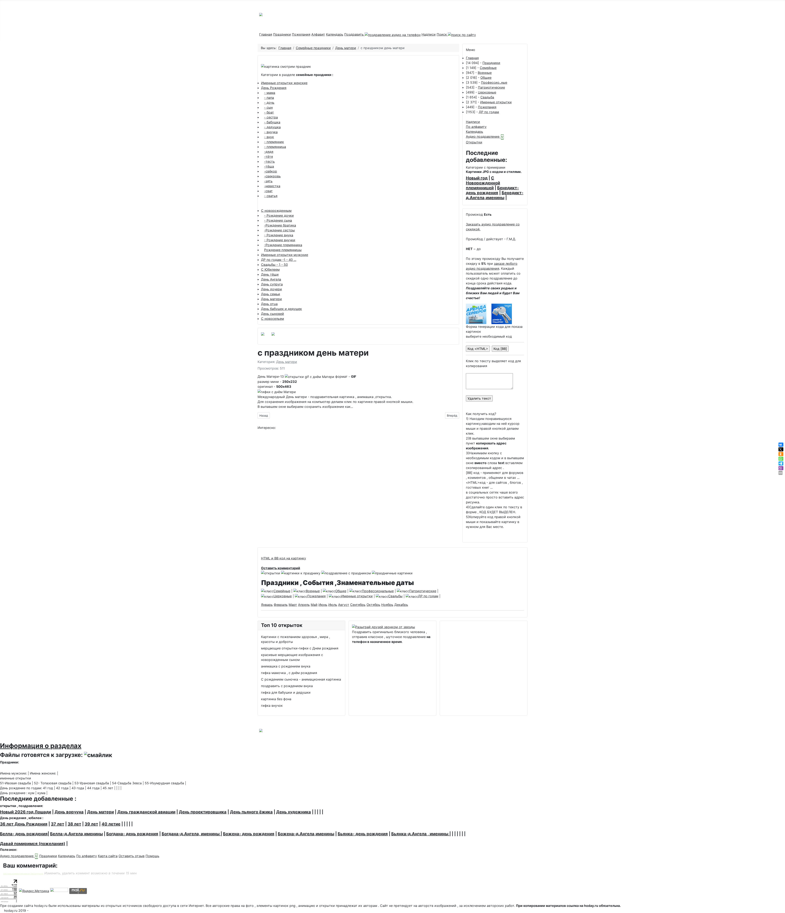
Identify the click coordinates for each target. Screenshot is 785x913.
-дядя (268, 152)
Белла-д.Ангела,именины (76, 833)
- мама (269, 93)
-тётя (268, 156)
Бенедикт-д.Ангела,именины (494, 195)
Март (293, 605)
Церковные (487, 92)
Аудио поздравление (483, 136)
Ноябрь (387, 605)
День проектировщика (203, 811)
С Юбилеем (270, 269)
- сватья (270, 196)
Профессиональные (378, 591)
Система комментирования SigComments (23, 873)
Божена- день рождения (248, 833)
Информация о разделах (40, 746)
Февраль (281, 605)
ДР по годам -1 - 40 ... (278, 260)
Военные (485, 73)
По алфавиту (476, 127)
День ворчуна (69, 811)
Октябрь (373, 605)
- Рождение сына (278, 220)
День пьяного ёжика (251, 811)
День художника (293, 811)
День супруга (272, 284)
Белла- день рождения (24, 833)
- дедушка (272, 127)
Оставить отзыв (132, 856)
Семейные (488, 68)
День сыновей (272, 314)
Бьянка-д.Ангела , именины (420, 833)
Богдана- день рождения (132, 833)
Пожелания (301, 34)
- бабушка (272, 122)
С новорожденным (276, 211)
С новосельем (272, 319)
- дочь (269, 102)
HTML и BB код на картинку (283, 558)
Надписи (429, 34)
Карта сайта (108, 856)
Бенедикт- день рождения (492, 190)
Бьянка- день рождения (363, 833)
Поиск (442, 34)
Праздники (282, 34)
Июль (332, 605)
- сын (268, 107)
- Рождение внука (278, 235)
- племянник (274, 142)
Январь (267, 605)
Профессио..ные (494, 82)
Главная (265, 34)
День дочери (271, 289)
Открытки (474, 142)
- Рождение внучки (279, 240)
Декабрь (401, 605)
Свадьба (487, 97)
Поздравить (354, 34)
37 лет (57, 824)
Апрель (304, 605)
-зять (268, 181)
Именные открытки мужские (284, 255)
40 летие (111, 824)
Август (343, 605)
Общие (485, 78)
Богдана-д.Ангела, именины (191, 833)
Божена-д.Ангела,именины (306, 833)
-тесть (269, 161)
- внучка (271, 132)
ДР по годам (489, 112)
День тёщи (270, 274)
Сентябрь (358, 605)
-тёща (269, 166)
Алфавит (318, 34)
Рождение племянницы (283, 250)
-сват (268, 191)
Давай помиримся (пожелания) (32, 843)
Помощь (152, 856)
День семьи (270, 294)
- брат (269, 112)
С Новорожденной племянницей (483, 183)
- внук (269, 137)
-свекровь (272, 176)
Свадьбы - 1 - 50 (274, 265)
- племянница (275, 147)
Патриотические (491, 87)
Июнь (322, 605)
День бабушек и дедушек (281, 309)
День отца (269, 304)
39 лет (91, 824)
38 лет (74, 824)
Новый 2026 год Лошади (25, 811)
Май (314, 605)
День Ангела (271, 279)
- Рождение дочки (279, 215)
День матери (271, 299)
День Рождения (273, 88)
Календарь (334, 34)
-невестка (272, 186)
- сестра (271, 117)
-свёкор (270, 171)
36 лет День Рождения (23, 824)
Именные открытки (496, 102)
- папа (269, 98)
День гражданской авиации (146, 811)
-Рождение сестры (279, 230)
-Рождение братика (280, 225)
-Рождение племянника (283, 245)
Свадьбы (395, 596)
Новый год (477, 178)
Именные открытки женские (284, 83)
